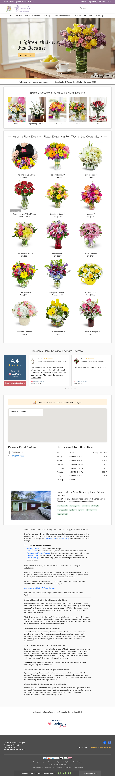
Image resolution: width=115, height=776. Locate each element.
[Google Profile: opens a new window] (109, 742)
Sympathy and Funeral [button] (63, 16)
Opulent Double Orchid (44, 361)
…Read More (36, 377)
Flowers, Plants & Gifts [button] (83, 16)
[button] (65, 388)
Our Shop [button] (100, 16)
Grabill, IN (95, 506)
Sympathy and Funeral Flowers (38, 553)
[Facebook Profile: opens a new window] (104, 742)
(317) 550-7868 (18, 456)
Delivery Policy (78, 767)
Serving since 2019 (75, 82)
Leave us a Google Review (100, 747)
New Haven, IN (91, 510)
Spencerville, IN (62, 514)
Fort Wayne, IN (75, 506)
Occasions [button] (36, 16)
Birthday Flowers (33, 548)
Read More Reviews (15, 383)
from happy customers (33, 82)
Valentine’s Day (50, 538)
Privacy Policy (49, 767)
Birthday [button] (47, 16)
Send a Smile (25, 55)
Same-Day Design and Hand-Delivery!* (19, 1)
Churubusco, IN (62, 506)
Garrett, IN (86, 506)
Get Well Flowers (33, 555)
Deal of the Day (16, 16)
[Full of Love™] (77, 361)
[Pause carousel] (54, 73)
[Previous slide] (13, 47)
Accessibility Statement (64, 767)
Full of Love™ (84, 361)
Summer (27, 16)
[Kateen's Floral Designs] (20, 9)
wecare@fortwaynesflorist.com (14, 749)
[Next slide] (102, 47)
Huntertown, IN (62, 510)
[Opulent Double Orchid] (34, 361)
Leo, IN (81, 510)
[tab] (57, 73)
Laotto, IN (73, 510)
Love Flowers (32, 550)
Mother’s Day (64, 538)
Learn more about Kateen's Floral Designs (39, 588)
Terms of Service (37, 767)
